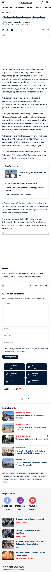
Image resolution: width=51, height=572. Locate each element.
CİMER (41, 273)
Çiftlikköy (42, 476)
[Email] (12, 30)
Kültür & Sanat (37, 479)
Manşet (29, 412)
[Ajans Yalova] (25, 2)
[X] (37, 366)
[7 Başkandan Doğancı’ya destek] (8, 522)
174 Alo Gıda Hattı (22, 273)
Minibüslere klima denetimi (19, 195)
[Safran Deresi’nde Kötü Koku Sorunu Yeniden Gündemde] (8, 463)
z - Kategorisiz (21, 473)
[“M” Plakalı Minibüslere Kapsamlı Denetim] (8, 416)
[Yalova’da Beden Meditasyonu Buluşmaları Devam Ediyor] (8, 544)
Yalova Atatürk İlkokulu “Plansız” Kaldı (31, 439)
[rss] (37, 381)
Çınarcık (21, 479)
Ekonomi (13, 479)
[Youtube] (32, 504)
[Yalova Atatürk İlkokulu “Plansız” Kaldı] (8, 439)
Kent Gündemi (6, 12)
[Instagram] (14, 374)
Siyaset (27, 476)
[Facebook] (14, 366)
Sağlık (5, 482)
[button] (4, 2)
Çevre (28, 479)
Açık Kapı (33, 273)
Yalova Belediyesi (9, 476)
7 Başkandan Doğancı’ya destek (30, 519)
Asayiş (6, 479)
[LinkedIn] (37, 374)
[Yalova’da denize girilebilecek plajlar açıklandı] (8, 428)
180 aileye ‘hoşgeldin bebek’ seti (22, 183)
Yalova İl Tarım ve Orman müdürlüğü (29, 276)
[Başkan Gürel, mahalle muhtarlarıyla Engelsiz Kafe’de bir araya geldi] (8, 451)
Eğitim (34, 476)
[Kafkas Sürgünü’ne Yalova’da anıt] (11, 174)
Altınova (20, 476)
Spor (41, 473)
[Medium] (14, 381)
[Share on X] (7, 30)
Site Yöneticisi (15, 22)
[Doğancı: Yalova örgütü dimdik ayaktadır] (8, 533)
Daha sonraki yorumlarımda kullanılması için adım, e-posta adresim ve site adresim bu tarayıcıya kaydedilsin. (26, 350)
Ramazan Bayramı (9, 276)
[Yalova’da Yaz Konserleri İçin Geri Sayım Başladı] (8, 555)
